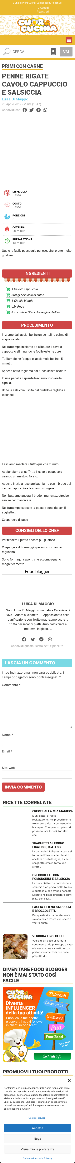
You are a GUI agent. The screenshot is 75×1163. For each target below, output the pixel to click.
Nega (37, 1138)
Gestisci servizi (36, 1117)
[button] (69, 1080)
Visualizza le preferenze (37, 1149)
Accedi (44, 7)
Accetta (37, 1128)
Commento (11, 684)
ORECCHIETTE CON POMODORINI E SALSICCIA (51, 877)
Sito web (8, 767)
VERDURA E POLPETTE (48, 936)
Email (7, 751)
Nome (7, 734)
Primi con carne (22, 66)
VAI (66, 51)
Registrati (43, 11)
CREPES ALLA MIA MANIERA (52, 811)
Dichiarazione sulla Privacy (37, 1158)
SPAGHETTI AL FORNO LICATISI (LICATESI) (48, 845)
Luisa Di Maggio (15, 99)
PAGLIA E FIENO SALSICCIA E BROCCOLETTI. (51, 908)
